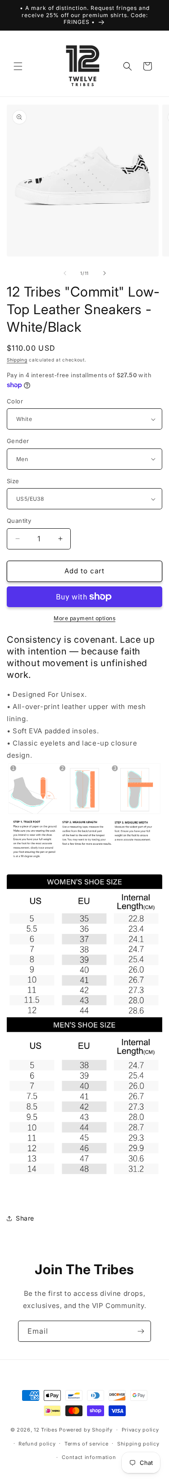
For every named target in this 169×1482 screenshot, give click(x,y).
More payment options (84, 618)
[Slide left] (65, 273)
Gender (18, 440)
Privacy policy (140, 1430)
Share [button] (25, 1218)
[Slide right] (104, 273)
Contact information (89, 1457)
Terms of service (86, 1444)
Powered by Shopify (86, 1430)
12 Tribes (45, 1430)
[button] (18, 66)
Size (13, 481)
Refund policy (36, 1444)
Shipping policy (138, 1444)
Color (15, 401)
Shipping (17, 359)
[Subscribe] (141, 1331)
